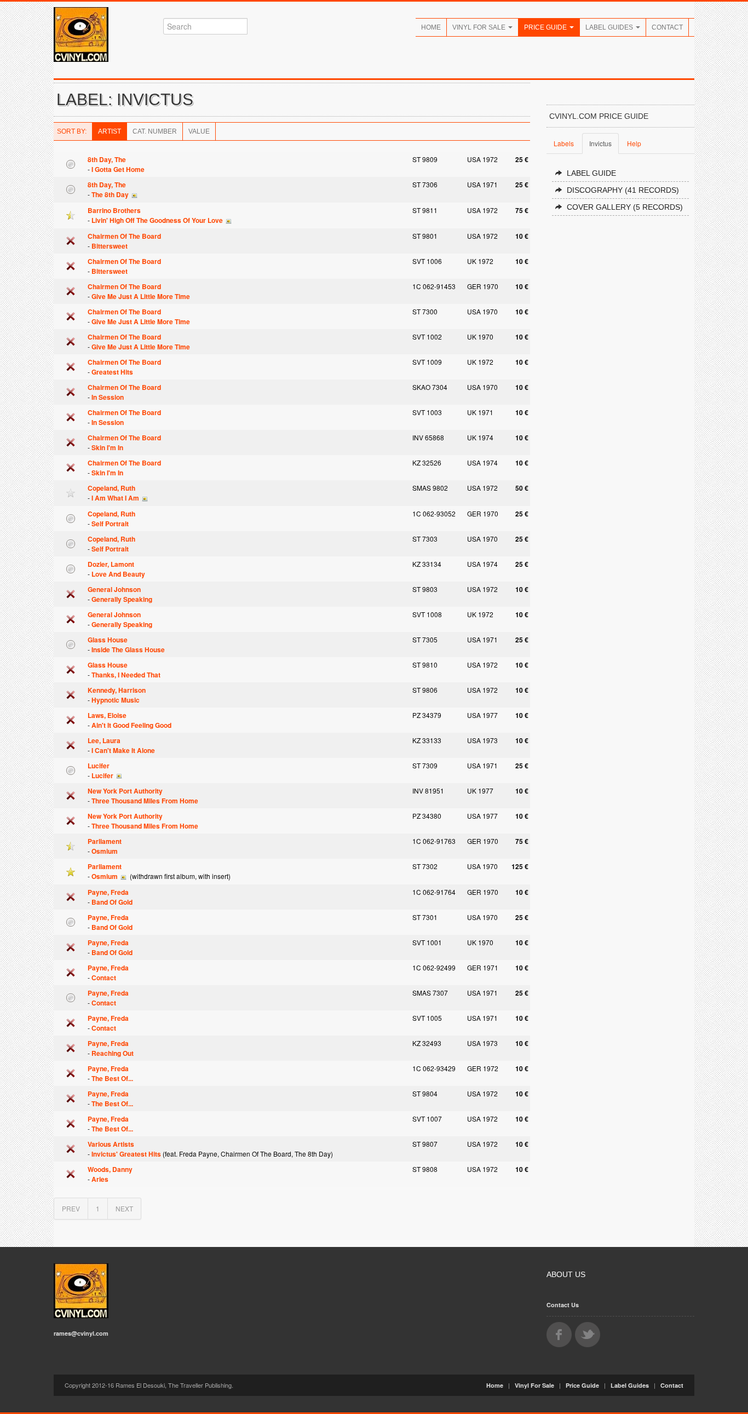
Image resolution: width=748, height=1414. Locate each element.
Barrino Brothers (114, 210)
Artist (109, 131)
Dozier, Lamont (111, 564)
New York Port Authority (125, 791)
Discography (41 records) (623, 190)
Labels (564, 143)
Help (634, 143)
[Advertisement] (620, 390)
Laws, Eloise (107, 715)
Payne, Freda (108, 892)
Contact (667, 27)
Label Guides (610, 27)
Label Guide (591, 173)
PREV (71, 1208)
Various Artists (111, 1144)
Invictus (600, 143)
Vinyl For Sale (479, 27)
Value (199, 131)
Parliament (105, 841)
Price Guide (546, 27)
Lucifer (99, 766)
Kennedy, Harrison (117, 690)
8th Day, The (107, 159)
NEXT (124, 1208)
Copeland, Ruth (111, 488)
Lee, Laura (104, 740)
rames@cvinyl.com (81, 1333)
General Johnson (114, 589)
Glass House (108, 640)
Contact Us (562, 1305)
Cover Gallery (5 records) (625, 207)
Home (431, 27)
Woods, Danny (110, 1169)
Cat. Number (155, 131)
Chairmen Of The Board (124, 236)
